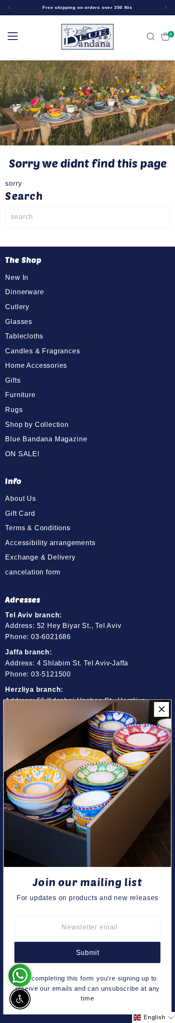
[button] (153, 1017)
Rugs (14, 409)
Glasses (18, 321)
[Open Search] (151, 36)
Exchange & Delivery (40, 557)
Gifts (12, 380)
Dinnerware (24, 292)
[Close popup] (161, 709)
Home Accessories (36, 365)
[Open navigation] (12, 36)
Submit (87, 952)
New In (16, 277)
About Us (20, 498)
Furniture (20, 394)
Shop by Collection (37, 424)
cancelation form (32, 572)
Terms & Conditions (38, 527)
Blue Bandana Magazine (46, 439)
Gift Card (20, 513)
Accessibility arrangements (50, 542)
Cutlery (17, 306)
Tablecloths (24, 336)
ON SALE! (22, 454)
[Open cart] (165, 36)
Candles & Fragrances (42, 351)
